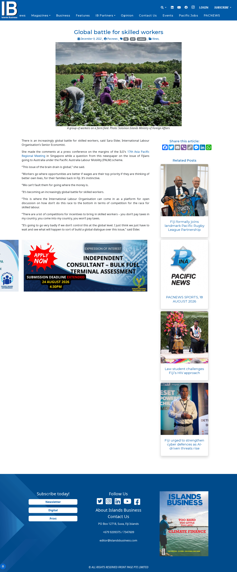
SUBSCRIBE (221, 7)
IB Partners (104, 15)
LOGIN (203, 7)
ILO (132, 39)
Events (168, 15)
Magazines (39, 15)
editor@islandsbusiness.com (118, 540)
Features (83, 15)
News (21, 15)
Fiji (126, 39)
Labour (141, 39)
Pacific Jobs (188, 15)
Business (63, 15)
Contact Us (148, 15)
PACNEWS (212, 15)
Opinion (127, 15)
